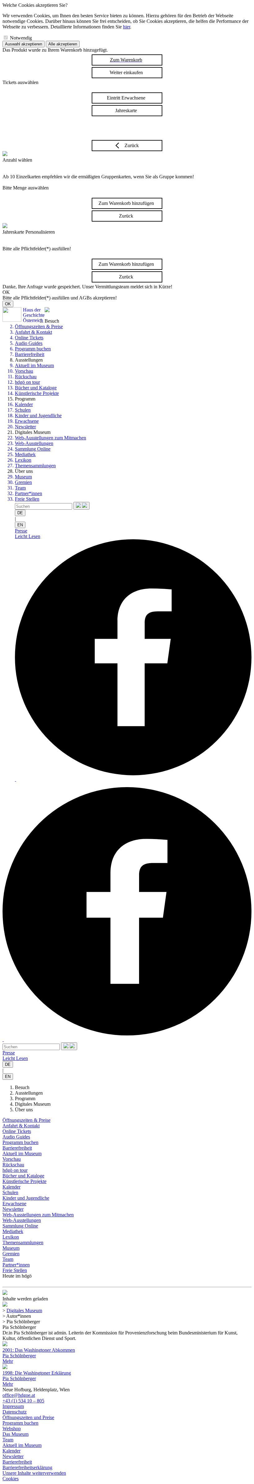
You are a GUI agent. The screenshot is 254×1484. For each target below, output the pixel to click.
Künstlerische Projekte (37, 393)
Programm (25, 1098)
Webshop (11, 1428)
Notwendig (21, 37)
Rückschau (26, 376)
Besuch (22, 1087)
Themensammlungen (35, 465)
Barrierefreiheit (29, 354)
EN (20, 525)
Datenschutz (14, 1411)
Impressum (13, 1406)
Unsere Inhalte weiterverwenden (34, 1473)
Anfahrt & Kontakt (33, 332)
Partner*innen (28, 493)
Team (20, 487)
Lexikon (23, 460)
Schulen (23, 410)
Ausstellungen (29, 1093)
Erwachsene (27, 421)
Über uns (24, 1109)
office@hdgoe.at (18, 1395)
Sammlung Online (32, 449)
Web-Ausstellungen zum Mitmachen (50, 437)
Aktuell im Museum (34, 365)
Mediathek (25, 454)
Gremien (23, 482)
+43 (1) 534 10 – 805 (23, 1400)
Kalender (24, 404)
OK (8, 304)
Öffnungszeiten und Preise (28, 1417)
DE (20, 513)
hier (126, 26)
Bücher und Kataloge (36, 387)
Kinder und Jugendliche (38, 415)
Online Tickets (29, 337)
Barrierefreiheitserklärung (27, 1467)
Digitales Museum (32, 1104)
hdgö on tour (27, 382)
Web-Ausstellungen (34, 443)
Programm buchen (33, 348)
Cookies (10, 1478)
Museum (23, 476)
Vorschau (24, 371)
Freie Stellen (27, 499)
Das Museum (15, 1434)
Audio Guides (28, 343)
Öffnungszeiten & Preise (39, 326)
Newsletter (25, 426)
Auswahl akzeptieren (23, 44)
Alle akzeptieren (62, 44)
